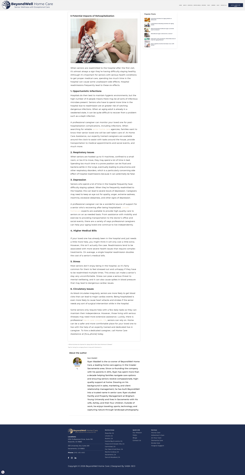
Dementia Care (157, 440)
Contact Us (137, 440)
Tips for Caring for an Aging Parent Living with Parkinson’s (84, 347)
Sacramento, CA (110, 454)
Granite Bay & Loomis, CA (113, 441)
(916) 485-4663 (79, 452)
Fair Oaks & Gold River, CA (114, 449)
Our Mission (137, 432)
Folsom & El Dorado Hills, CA (114, 444)
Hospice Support (157, 446)
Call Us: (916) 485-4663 (236, 6)
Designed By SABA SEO (123, 466)
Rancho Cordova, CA (112, 452)
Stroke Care (155, 443)
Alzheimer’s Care (157, 435)
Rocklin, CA (109, 438)
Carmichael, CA (110, 446)
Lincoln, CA (109, 436)
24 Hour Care (156, 438)
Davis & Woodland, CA (112, 457)
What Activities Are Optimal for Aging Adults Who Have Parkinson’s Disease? (90, 344)
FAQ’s (135, 435)
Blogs (135, 438)
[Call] (77, 368)
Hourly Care (155, 432)
